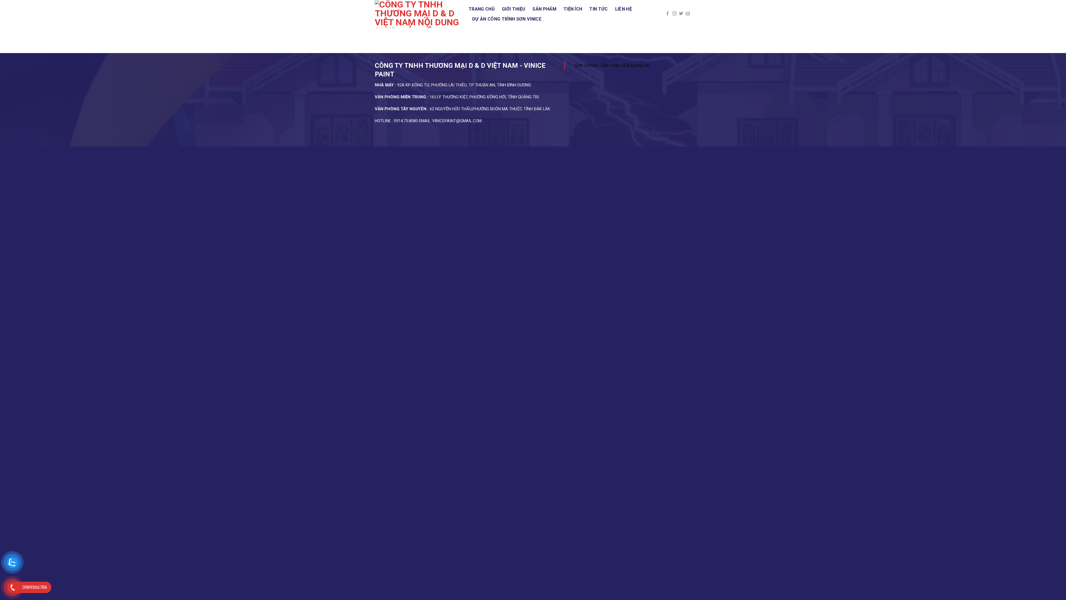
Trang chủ (482, 9)
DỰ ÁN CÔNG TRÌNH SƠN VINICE (507, 19)
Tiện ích (573, 9)
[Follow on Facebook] (667, 13)
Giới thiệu (513, 9)
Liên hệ (623, 9)
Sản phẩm (544, 9)
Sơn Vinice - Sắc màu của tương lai (611, 65)
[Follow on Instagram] (674, 13)
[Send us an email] (688, 13)
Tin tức (598, 9)
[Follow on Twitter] (681, 13)
